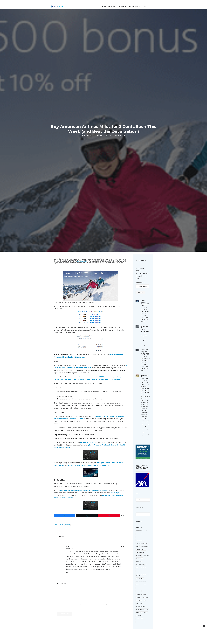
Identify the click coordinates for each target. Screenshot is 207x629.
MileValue (138, 597)
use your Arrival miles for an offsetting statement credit (89, 465)
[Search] (158, 7)
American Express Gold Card (144, 376)
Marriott (138, 591)
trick (147, 609)
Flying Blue (144, 571)
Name (59, 605)
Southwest (139, 600)
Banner (138, 549)
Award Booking (145, 546)
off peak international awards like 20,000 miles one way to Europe (98, 377)
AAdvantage (100, 135)
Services (122, 6)
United (145, 612)
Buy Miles (108, 135)
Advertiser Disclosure (152, 2)
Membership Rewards (141, 594)
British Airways (140, 552)
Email (82, 605)
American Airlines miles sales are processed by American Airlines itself (82, 490)
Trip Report (139, 612)
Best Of (143, 549)
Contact (141, 2)
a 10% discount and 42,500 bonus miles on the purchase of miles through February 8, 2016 (87, 270)
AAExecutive (139, 530)
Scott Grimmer (120, 135)
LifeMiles (138, 588)
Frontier (138, 584)
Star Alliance (139, 603)
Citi (142, 558)
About (146, 6)
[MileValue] (55, 6)
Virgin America (139, 618)
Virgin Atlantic (140, 622)
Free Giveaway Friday (141, 581)
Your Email (140, 282)
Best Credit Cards (134, 6)
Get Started (112, 6)
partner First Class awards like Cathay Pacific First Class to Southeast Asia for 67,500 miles (87, 379)
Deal (147, 564)
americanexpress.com (82, 261)
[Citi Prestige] (90, 455)
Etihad (137, 571)
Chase (137, 558)
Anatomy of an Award (141, 543)
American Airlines (59, 524)
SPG (145, 600)
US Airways (138, 615)
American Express (140, 540)
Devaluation (144, 567)
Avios (137, 546)
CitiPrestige (139, 561)
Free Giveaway (139, 578)
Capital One (146, 555)
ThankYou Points (140, 606)
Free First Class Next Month (141, 574)
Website (105, 605)
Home (104, 6)
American (138, 534)
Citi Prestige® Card (87, 442)
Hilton (144, 584)
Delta (137, 567)
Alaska (145, 530)
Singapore (145, 597)
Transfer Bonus (140, 609)
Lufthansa (145, 588)
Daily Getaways (140, 564)
